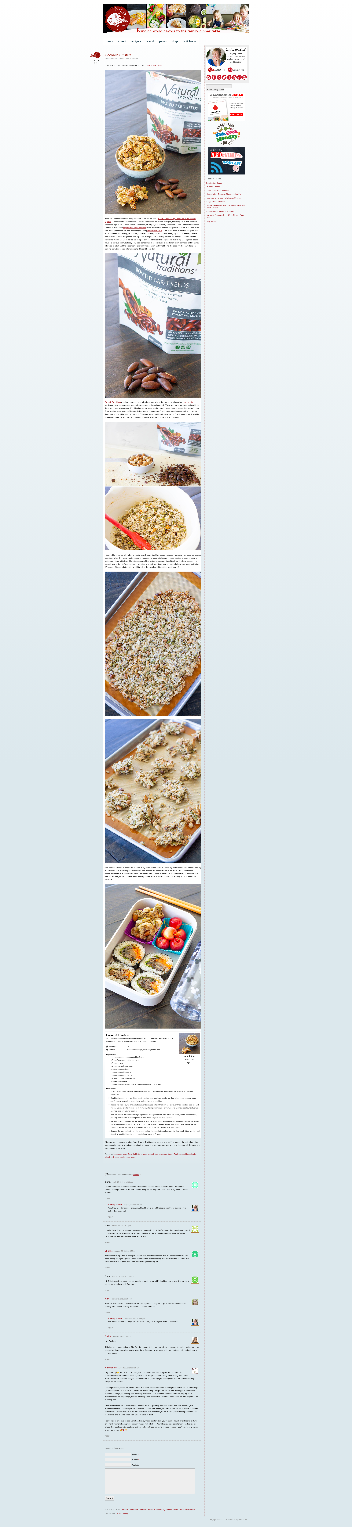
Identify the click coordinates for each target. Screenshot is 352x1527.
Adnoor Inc (111, 1368)
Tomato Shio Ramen (214, 183)
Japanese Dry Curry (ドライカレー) (220, 211)
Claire (108, 1336)
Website (135, 1465)
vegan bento (130, 1157)
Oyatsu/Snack (125, 58)
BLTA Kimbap (122, 1514)
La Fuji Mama (176, 19)
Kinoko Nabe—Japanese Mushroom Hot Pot (223, 194)
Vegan (135, 58)
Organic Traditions (154, 65)
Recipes (136, 41)
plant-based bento (189, 1154)
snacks (122, 1157)
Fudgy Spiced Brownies (215, 202)
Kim (107, 1299)
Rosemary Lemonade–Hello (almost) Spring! (223, 198)
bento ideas (142, 1154)
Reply (107, 1199)
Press (163, 41)
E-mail (135, 1460)
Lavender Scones (213, 187)
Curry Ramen (211, 221)
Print (190, 1063)
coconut (151, 1154)
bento (125, 1154)
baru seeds (188, 402)
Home (109, 41)
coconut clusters (161, 1154)
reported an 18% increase (134, 228)
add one (136, 1175)
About (122, 41)
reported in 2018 (154, 231)
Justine (109, 1251)
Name (135, 1454)
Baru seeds (117, 1154)
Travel (150, 41)
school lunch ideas (112, 1157)
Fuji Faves (189, 41)
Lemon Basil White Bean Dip (217, 190)
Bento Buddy (112, 58)
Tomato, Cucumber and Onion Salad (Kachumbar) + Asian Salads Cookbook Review (158, 1509)
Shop (174, 41)
